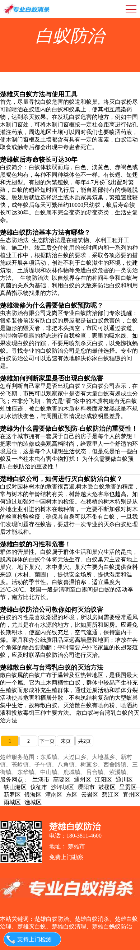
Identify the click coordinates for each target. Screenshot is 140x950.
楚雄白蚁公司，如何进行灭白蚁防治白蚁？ (61, 478)
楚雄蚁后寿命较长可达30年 (39, 159)
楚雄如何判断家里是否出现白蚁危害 (51, 378)
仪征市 (38, 787)
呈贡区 (127, 787)
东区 (72, 795)
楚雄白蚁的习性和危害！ (35, 544)
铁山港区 (15, 787)
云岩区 (89, 795)
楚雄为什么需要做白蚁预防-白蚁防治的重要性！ (69, 428)
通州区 (82, 780)
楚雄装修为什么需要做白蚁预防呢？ (51, 305)
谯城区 (33, 802)
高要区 (61, 780)
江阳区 (103, 780)
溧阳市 (86, 787)
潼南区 (53, 795)
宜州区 (131, 795)
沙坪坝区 (62, 787)
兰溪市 (41, 780)
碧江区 (110, 795)
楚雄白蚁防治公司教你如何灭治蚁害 (51, 609)
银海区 (33, 795)
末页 (66, 741)
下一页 (47, 741)
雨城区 (12, 802)
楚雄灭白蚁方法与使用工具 (39, 94)
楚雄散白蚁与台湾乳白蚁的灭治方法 (51, 667)
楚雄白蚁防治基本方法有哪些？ (45, 232)
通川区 (124, 780)
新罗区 (12, 795)
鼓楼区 (107, 787)
